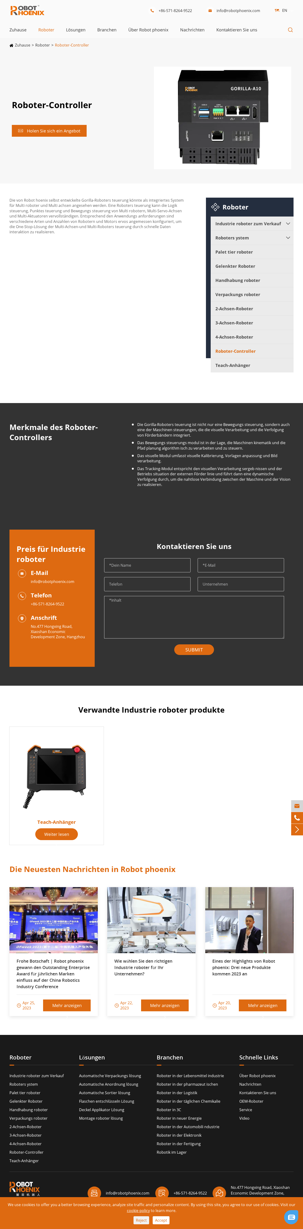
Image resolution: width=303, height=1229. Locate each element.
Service (245, 1109)
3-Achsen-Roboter (234, 323)
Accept (161, 1220)
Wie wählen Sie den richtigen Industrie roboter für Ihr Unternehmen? (143, 967)
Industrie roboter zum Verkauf (248, 223)
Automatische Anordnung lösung (108, 1084)
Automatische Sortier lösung (104, 1092)
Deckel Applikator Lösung (101, 1109)
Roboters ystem (232, 238)
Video (244, 1118)
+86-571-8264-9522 (171, 10)
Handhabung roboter (237, 280)
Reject (141, 1220)
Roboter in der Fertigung (179, 1143)
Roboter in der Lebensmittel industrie (190, 1075)
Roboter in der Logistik (177, 1092)
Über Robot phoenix (148, 30)
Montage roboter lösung (101, 1118)
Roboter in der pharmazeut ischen (187, 1084)
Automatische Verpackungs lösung (110, 1075)
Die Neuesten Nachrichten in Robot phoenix (92, 869)
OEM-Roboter (251, 1101)
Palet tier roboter (234, 252)
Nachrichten (192, 30)
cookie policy (138, 1210)
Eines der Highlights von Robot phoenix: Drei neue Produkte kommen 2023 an (243, 967)
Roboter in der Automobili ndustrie (188, 1126)
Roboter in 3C (169, 1109)
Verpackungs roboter (237, 294)
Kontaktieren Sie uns (236, 30)
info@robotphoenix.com (234, 10)
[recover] (291, 1216)
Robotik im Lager (172, 1152)
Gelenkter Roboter (235, 266)
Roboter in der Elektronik (179, 1135)
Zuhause (18, 30)
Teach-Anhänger (232, 365)
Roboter (46, 30)
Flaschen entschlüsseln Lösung (106, 1101)
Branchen (106, 30)
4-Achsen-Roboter (234, 337)
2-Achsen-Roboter (234, 308)
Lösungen (75, 30)
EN (284, 10)
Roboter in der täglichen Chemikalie (188, 1101)
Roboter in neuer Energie (179, 1118)
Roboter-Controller (72, 45)
